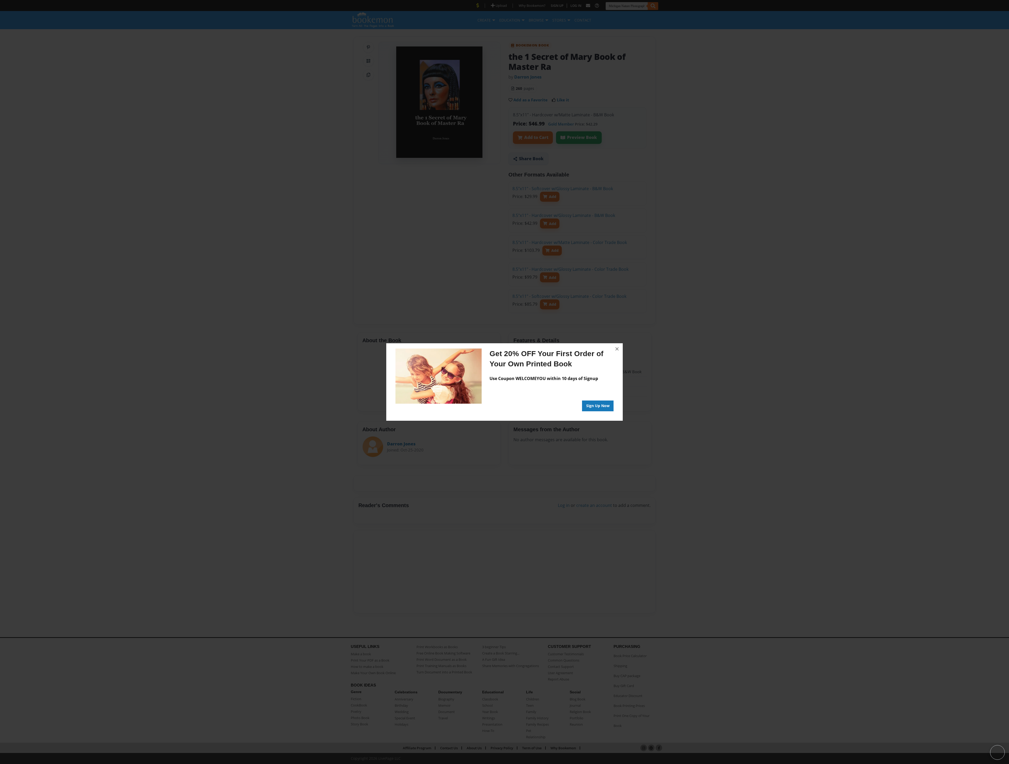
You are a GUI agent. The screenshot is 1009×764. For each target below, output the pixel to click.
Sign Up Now (598, 405)
